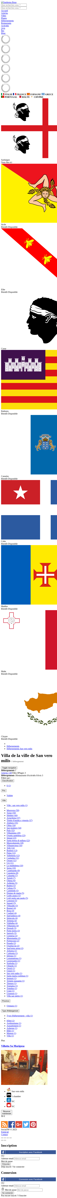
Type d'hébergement (10, 1011)
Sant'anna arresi (15, 948)
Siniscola (12, 918)
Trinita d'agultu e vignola (20, 820)
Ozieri (11, 971)
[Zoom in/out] (10, 1137)
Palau (11, 853)
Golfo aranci (14, 895)
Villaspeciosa (14, 845)
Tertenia (12, 921)
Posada (11, 943)
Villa (10, 1036)
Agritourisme (14, 1023)
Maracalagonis (15, 843)
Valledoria (13, 855)
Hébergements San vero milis (19, 748)
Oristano (12, 1006)
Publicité (5, 1132)
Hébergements (7, 21)
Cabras (11, 888)
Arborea (12, 951)
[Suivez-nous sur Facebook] (11, 1127)
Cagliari (12, 913)
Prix (3, 791)
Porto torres (13, 931)
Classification (7, 781)
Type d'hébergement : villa (20, 1016)
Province (5, 1001)
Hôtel (11, 1021)
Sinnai (11, 838)
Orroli (11, 968)
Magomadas (13, 938)
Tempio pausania (15, 981)
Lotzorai (12, 900)
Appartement (14, 1026)
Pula (11, 830)
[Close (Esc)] (2, 1137)
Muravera (13, 810)
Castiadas (13, 858)
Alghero (12, 823)
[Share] (5, 1137)
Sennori (11, 978)
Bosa (10, 911)
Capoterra (12, 873)
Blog (3, 33)
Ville (4, 800)
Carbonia (12, 953)
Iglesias (11, 956)
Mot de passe (7, 1161)
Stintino (12, 815)
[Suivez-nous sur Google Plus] (19, 1127)
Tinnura (11, 983)
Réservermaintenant (6, 1112)
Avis (3, 28)
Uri (10, 863)
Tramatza (12, 986)
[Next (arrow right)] (5, 1140)
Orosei (11, 860)
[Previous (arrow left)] (2, 1140)
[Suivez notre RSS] (4, 1127)
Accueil (4, 10)
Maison (11, 1033)
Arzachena (13, 818)
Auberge (12, 1028)
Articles (4, 13)
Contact (4, 1134)
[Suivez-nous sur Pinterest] (33, 1127)
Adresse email (7, 1158)
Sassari (11, 903)
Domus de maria (15, 893)
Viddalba (12, 923)
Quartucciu (13, 946)
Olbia (11, 825)
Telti (11, 848)
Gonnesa (12, 936)
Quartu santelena (16, 835)
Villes (3, 15)
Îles (2, 31)
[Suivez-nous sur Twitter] (26, 1127)
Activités (5, 26)
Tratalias (12, 988)
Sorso (11, 868)
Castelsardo (13, 870)
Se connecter (18, 1167)
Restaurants (6, 23)
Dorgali (11, 928)
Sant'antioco (13, 916)
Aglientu (12, 883)
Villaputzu (13, 926)
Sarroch (11, 933)
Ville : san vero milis (17, 805)
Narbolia (12, 963)
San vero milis (14, 973)
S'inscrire (22, 1195)
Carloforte (13, 890)
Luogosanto (13, 961)
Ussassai (12, 993)
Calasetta (12, 875)
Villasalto (12, 905)
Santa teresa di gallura (18, 840)
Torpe (11, 813)
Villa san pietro (15, 996)
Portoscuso (13, 941)
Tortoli (11, 878)
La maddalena (15, 865)
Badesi (11, 885)
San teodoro (14, 828)
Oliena (11, 880)
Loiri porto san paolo (17, 898)
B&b (10, 1031)
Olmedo (12, 966)
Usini (10, 991)
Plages (4, 18)
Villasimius (13, 833)
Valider (10, 795)
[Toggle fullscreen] (8, 1137)
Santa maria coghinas (17, 976)
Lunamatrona (14, 958)
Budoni (12, 850)
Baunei (11, 908)
